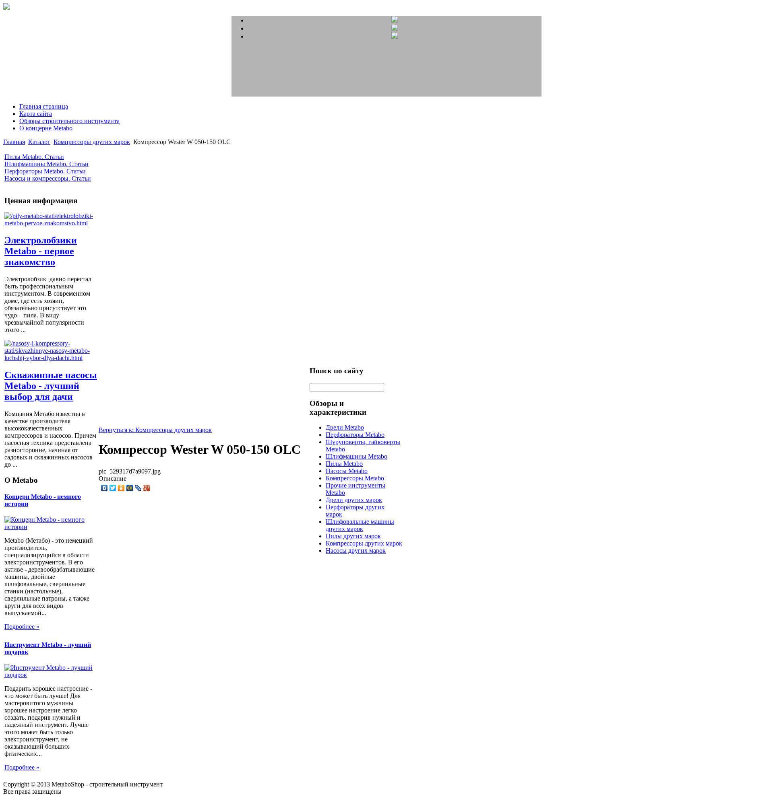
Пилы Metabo (344, 463)
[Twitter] (113, 488)
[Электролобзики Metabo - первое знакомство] (50, 223)
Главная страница (43, 106)
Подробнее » (21, 626)
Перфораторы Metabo (355, 434)
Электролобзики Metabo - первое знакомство (40, 251)
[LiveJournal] (138, 488)
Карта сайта (35, 113)
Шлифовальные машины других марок (360, 525)
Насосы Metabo (347, 470)
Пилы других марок (353, 536)
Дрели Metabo (345, 427)
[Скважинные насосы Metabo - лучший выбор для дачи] (50, 357)
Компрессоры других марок (92, 141)
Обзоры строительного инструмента (69, 120)
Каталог (39, 141)
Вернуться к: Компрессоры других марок (155, 429)
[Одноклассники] (121, 488)
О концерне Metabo (45, 128)
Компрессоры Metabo (355, 478)
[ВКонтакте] (104, 488)
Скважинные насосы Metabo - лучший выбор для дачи (50, 386)
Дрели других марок (354, 499)
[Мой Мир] (130, 488)
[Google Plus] (147, 488)
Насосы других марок (356, 550)
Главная (14, 141)
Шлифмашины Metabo (356, 456)
